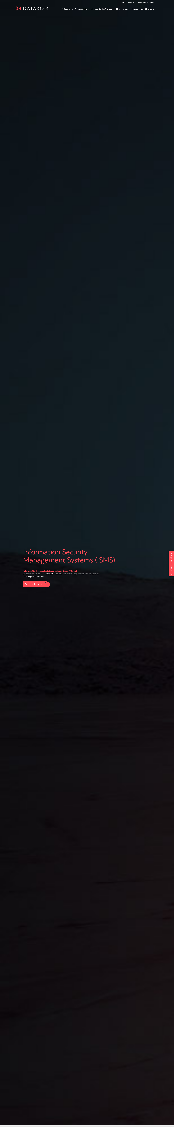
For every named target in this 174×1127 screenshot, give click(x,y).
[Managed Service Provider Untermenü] (114, 9)
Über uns (131, 2)
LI (117, 9)
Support (151, 2)
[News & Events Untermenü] (153, 9)
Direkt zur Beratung (33, 584)
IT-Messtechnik (81, 9)
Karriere (123, 2)
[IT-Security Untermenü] (72, 9)
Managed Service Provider (101, 9)
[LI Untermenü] (120, 9)
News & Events (146, 9)
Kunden (125, 9)
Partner (135, 9)
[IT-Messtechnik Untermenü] (89, 9)
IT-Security (66, 9)
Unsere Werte (141, 2)
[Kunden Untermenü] (130, 9)
